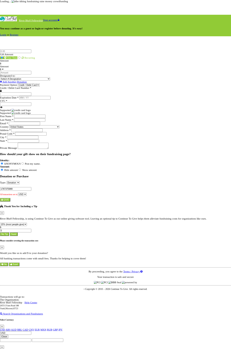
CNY (31, 329)
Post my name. (32, 163)
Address (5, 130)
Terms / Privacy (131, 271)
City (3, 137)
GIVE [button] (6, 199)
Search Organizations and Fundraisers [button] (22, 313)
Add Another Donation (14, 82)
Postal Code (7, 133)
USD (2, 329)
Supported (5, 110)
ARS (8, 329)
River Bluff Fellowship (31, 20)
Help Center (31, 302)
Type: (3, 182)
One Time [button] (11, 57)
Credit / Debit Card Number (15, 88)
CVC (3, 100)
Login (3, 34)
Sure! (13, 234)
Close (4, 336)
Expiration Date (9, 97)
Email (4, 123)
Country (4, 126)
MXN (43, 329)
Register (14, 34)
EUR (37, 329)
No (5, 264)
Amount (4, 60)
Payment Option (9, 85)
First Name (7, 116)
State (3, 140)
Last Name (6, 119)
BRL (19, 329)
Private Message (9, 148)
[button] (1, 107)
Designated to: (7, 75)
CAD (25, 329)
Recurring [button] (29, 57)
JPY (60, 329)
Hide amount (11, 170)
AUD (14, 329)
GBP (55, 329)
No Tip (4, 234)
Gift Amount (6, 54)
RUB (49, 329)
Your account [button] (50, 20)
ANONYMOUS (12, 163)
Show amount (29, 170)
